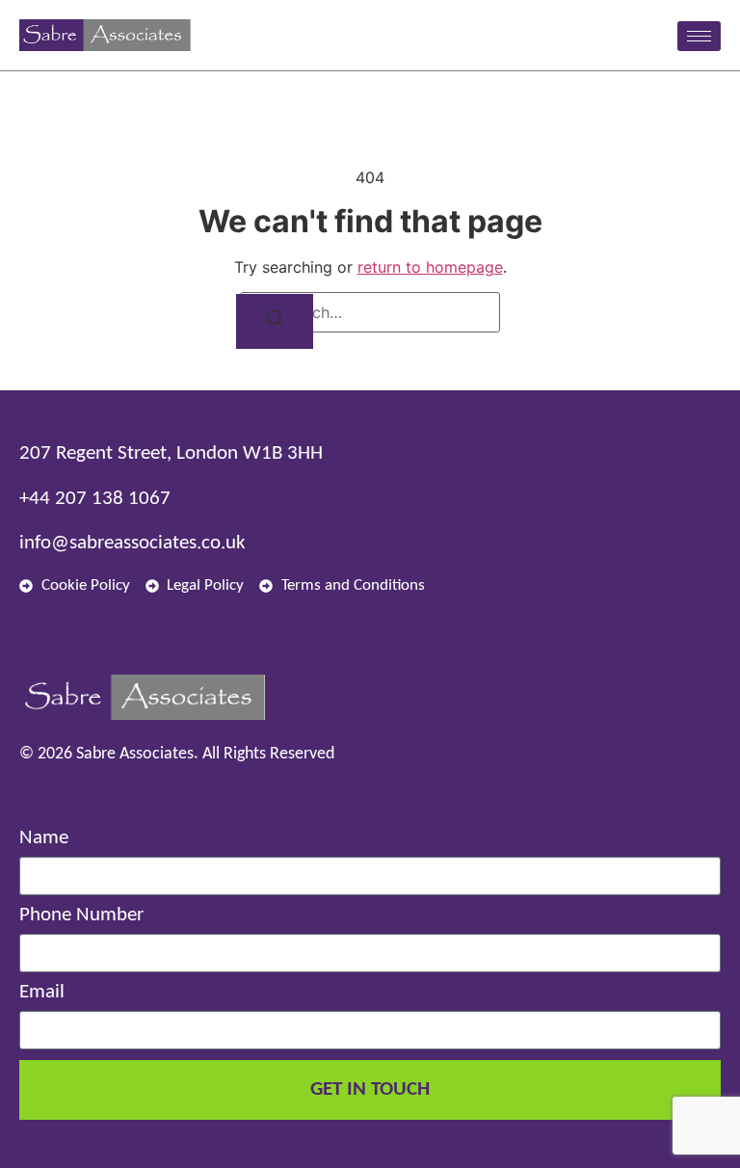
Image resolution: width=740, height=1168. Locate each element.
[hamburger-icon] (699, 36)
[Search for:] (370, 312)
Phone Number (81, 915)
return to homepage (430, 267)
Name (43, 838)
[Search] (274, 321)
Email (42, 992)
